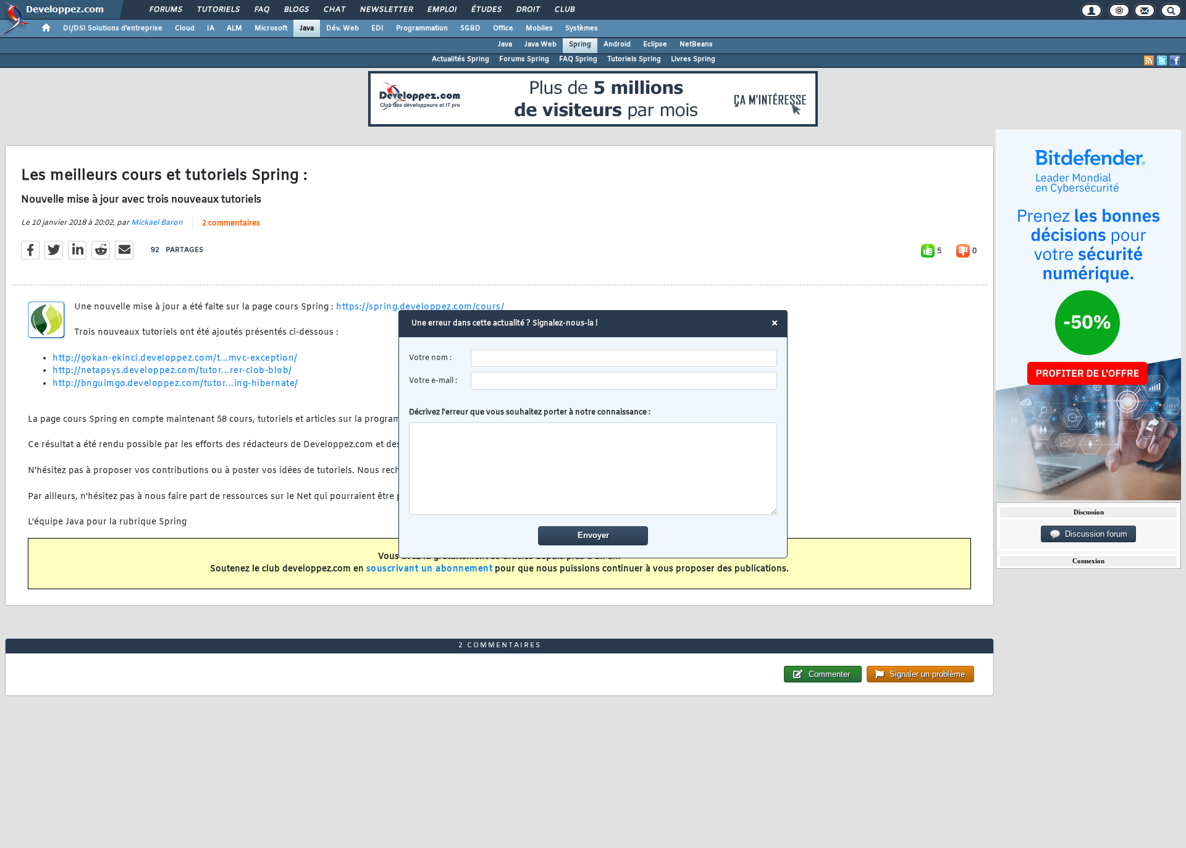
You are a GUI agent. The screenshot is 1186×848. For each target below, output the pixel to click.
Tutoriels (217, 10)
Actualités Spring (460, 59)
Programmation (422, 28)
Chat (334, 10)
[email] (624, 381)
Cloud (185, 28)
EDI (377, 28)
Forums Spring (524, 59)
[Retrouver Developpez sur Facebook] (1175, 60)
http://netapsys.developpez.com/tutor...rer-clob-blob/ (172, 371)
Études (485, 10)
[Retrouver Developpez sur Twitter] (1162, 60)
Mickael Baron (157, 223)
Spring (580, 44)
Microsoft (270, 28)
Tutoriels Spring (634, 59)
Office (503, 28)
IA (210, 28)
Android (617, 44)
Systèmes (581, 28)
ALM (234, 28)
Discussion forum (1093, 534)
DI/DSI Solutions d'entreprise (112, 28)
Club (564, 10)
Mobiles (539, 28)
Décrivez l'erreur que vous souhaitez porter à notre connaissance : (529, 413)
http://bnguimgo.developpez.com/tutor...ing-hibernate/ (175, 384)
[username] (624, 358)
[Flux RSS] (1149, 60)
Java (307, 28)
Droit (527, 10)
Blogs (295, 10)
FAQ (261, 10)
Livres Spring (693, 59)
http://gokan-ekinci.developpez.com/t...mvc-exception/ (175, 358)
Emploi (441, 10)
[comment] (593, 468)
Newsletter (385, 10)
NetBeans (696, 44)
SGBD (470, 28)
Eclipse (655, 44)
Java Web (540, 44)
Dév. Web (342, 28)
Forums (165, 10)
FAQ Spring (578, 59)
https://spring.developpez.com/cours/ (420, 307)
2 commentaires (231, 224)
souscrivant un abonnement (429, 569)
